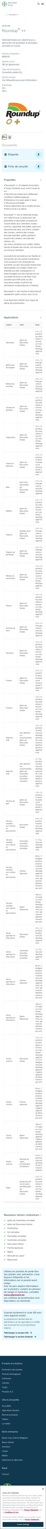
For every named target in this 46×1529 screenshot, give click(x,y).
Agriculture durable (10, 1410)
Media (5, 1455)
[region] (23, 1507)
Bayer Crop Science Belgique (15, 1438)
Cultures (5, 1383)
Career (5, 1451)
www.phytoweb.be (14, 1295)
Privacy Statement (31, 1510)
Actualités (6, 1406)
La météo (6, 1423)
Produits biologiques (11, 1374)
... (4, 15)
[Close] (43, 1489)
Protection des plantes (12, 1369)
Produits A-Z (7, 1391)
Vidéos (5, 1419)
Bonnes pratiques (10, 1415)
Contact (5, 1474)
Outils (4, 1387)
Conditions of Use (11, 1512)
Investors (6, 1446)
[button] (23, 180)
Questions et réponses (12, 1460)
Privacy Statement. (32, 1519)
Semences (6, 1378)
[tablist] (23, 136)
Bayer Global (8, 1442)
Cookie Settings (23, 1524)
